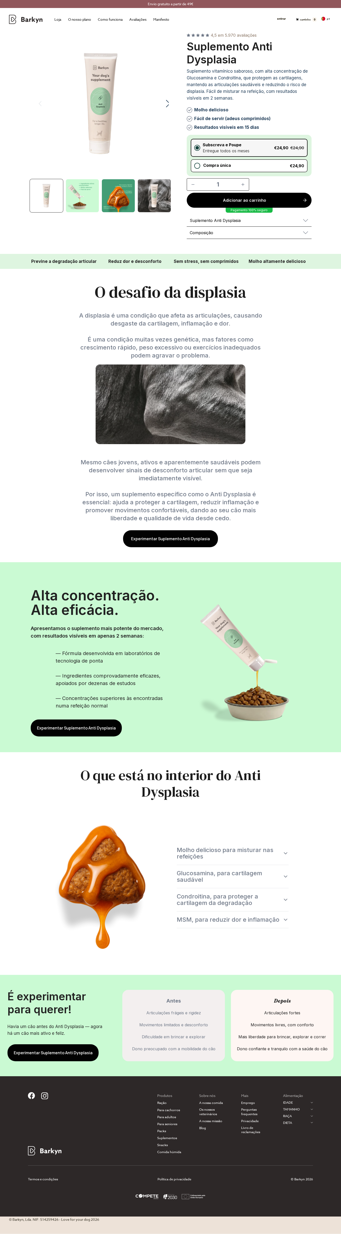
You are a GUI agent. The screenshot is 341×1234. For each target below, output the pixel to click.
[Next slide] (164, 103)
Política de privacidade (174, 1179)
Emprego (248, 1103)
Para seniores (167, 1124)
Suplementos (167, 1138)
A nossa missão (210, 1121)
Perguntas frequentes (249, 1111)
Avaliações (138, 19)
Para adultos (166, 1117)
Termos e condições (43, 1179)
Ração (162, 1103)
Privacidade (250, 1121)
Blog (202, 1128)
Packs (161, 1131)
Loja (57, 19)
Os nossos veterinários (208, 1111)
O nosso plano (79, 19)
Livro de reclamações (250, 1130)
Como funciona (110, 19)
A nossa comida (211, 1103)
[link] (170, 538)
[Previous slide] (36, 103)
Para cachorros (168, 1110)
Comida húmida (169, 1152)
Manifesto (161, 19)
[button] (249, 148)
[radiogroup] (249, 155)
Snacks (162, 1145)
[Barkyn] (25, 19)
